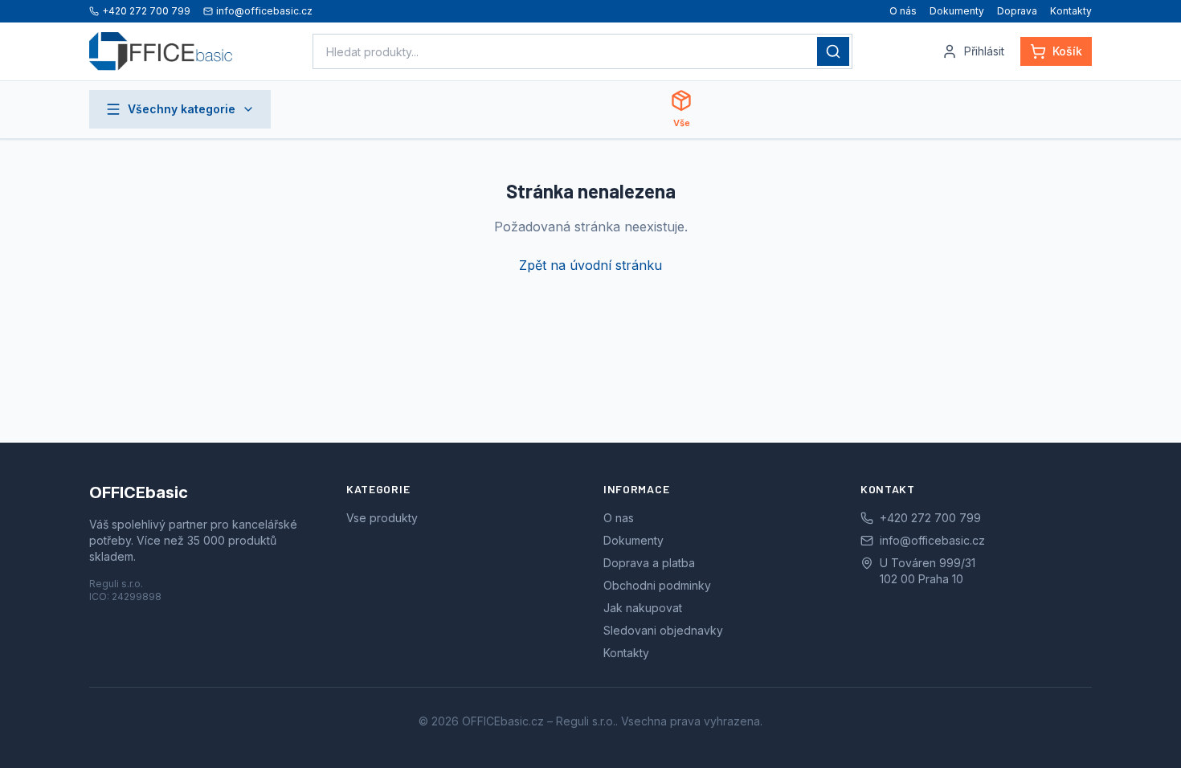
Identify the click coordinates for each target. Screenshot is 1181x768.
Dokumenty (957, 11)
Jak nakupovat (642, 608)
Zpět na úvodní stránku (590, 265)
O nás (903, 11)
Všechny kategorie (181, 109)
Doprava (1017, 11)
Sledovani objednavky (663, 630)
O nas (618, 518)
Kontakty (1071, 11)
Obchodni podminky (657, 585)
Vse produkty (382, 518)
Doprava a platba (649, 563)
